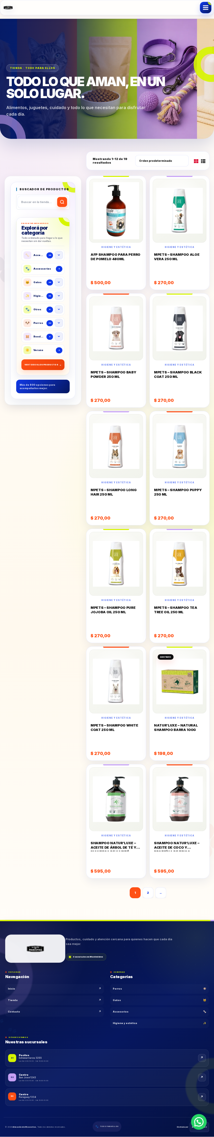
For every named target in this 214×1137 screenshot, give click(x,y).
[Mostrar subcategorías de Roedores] (59, 336)
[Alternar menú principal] (205, 7)
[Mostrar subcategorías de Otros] (59, 309)
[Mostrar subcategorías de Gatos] (59, 282)
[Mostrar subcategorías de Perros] (59, 323)
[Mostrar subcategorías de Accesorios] (59, 255)
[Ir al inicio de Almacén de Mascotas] (35, 947)
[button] (199, 1122)
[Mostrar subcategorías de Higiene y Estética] (59, 296)
